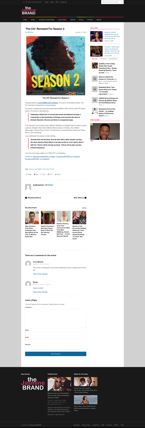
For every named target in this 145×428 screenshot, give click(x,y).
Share (58, 174)
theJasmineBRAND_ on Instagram (37, 159)
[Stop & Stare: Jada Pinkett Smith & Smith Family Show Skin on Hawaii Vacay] (85, 399)
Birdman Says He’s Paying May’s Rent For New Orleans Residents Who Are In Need (58, 395)
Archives (109, 425)
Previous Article (34, 198)
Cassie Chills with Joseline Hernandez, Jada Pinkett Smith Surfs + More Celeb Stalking (85, 390)
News (33, 19)
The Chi (52, 169)
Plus (44, 174)
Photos (90, 19)
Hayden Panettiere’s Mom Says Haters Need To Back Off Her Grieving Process (47, 230)
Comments (113, 58)
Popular (94, 58)
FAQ (57, 2)
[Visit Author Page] (28, 187)
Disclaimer (77, 425)
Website (28, 344)
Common (31, 169)
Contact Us (63, 2)
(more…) (108, 68)
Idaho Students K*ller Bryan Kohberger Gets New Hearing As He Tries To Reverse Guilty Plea (31, 231)
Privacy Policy (86, 425)
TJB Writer (30, 32)
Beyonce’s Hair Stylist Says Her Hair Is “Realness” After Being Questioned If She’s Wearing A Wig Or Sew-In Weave (59, 409)
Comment (28, 307)
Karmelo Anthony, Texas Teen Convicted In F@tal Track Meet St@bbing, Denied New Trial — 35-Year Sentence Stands (63, 230)
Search (116, 425)
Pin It (51, 174)
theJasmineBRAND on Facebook (68, 156)
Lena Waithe (38, 169)
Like (37, 174)
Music (81, 19)
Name (27, 330)
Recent (103, 58)
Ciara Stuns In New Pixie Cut (56, 414)
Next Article (79, 198)
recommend (45, 169)
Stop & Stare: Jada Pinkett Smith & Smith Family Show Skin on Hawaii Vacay (85, 408)
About (52, 2)
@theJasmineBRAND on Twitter (44, 156)
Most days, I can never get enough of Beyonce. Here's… (108, 80)
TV (91, 124)
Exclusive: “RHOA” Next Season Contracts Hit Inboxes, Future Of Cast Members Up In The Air (112, 50)
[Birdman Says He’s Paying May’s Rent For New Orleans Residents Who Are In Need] (59, 384)
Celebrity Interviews (46, 19)
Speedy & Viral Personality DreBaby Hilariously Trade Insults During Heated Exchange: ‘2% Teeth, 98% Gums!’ (79, 232)
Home (47, 2)
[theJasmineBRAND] (28, 10)
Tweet (29, 174)
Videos (72, 19)
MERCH (99, 19)
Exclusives (62, 19)
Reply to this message (40, 274)
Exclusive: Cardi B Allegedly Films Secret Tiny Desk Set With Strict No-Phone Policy (112, 35)
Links (122, 425)
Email (27, 337)
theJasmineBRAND (35, 425)
